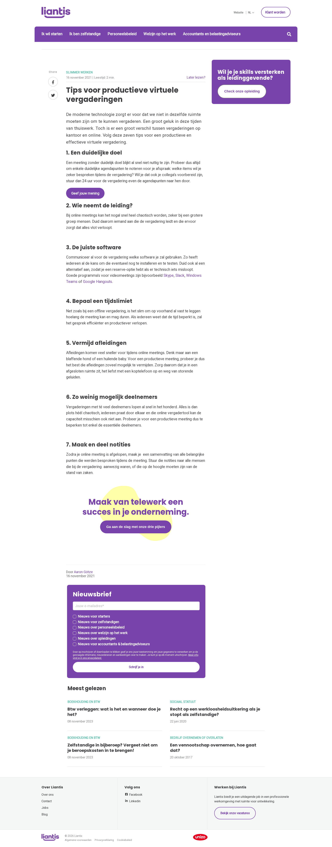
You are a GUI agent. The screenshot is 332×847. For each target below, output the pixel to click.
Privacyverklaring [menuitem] (104, 840)
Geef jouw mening (85, 193)
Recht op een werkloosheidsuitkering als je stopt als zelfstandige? (215, 711)
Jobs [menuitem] (45, 808)
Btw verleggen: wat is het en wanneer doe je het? (114, 711)
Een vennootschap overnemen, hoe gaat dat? (213, 747)
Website (238, 12)
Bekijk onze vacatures (235, 813)
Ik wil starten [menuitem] (52, 34)
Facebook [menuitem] (135, 794)
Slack (179, 275)
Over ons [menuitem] (48, 794)
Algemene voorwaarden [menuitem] (78, 840)
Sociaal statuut (183, 702)
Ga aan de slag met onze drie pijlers (135, 527)
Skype (169, 275)
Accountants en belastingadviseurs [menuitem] (212, 34)
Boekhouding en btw (83, 702)
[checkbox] (136, 630)
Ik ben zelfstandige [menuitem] (85, 34)
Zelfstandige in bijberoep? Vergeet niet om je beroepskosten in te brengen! (112, 747)
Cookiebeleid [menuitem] (124, 840)
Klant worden (275, 12)
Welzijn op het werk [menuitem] (160, 34)
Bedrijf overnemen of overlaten (196, 738)
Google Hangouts (97, 281)
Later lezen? (196, 77)
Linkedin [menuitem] (134, 801)
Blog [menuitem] (45, 814)
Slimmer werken (79, 72)
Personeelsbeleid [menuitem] (122, 34)
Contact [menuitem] (47, 801)
